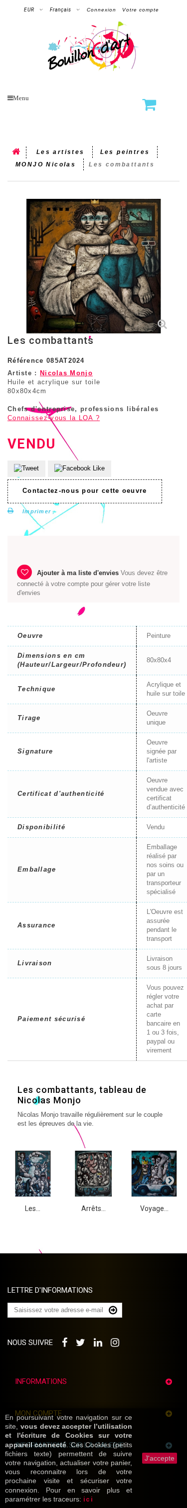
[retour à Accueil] (16, 152)
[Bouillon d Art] (93, 46)
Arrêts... (93, 1208)
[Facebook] (65, 1341)
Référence (25, 360)
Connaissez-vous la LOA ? (53, 418)
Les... (32, 1208)
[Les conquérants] (32, 1173)
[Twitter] (81, 1341)
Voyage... (154, 1208)
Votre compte (140, 9)
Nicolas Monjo (66, 373)
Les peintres (125, 152)
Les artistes (60, 152)
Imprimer (36, 511)
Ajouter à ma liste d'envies (78, 573)
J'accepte (160, 1458)
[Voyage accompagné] (154, 1173)
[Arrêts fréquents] (93, 1173)
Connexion (101, 9)
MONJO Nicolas (45, 164)
